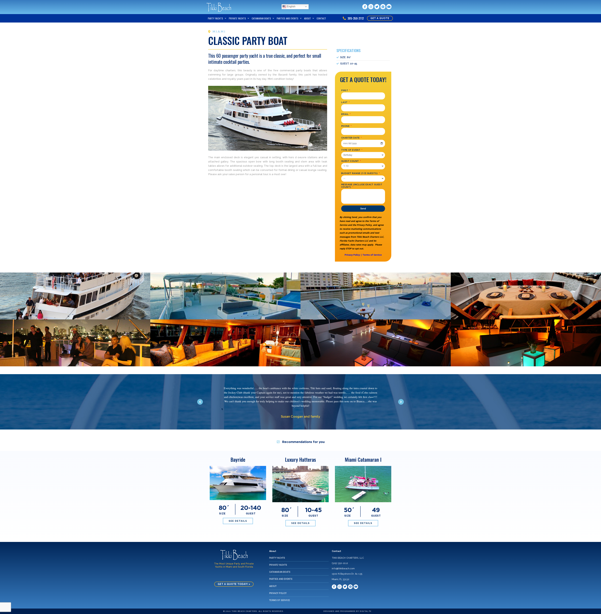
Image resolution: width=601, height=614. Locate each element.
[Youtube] (388, 6)
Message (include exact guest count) (361, 185)
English (290, 6)
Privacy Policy (352, 254)
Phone (345, 126)
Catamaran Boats (261, 18)
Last (344, 102)
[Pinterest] (382, 6)
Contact (321, 18)
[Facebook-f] (364, 6)
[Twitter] (376, 6)
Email (345, 114)
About (307, 18)
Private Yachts (237, 18)
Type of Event (351, 150)
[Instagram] (370, 6)
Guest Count (350, 161)
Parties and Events (287, 18)
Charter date (350, 137)
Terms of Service (372, 254)
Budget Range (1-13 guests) (359, 173)
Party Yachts (215, 18)
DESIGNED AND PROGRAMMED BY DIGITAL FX (347, 611)
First (345, 90)
